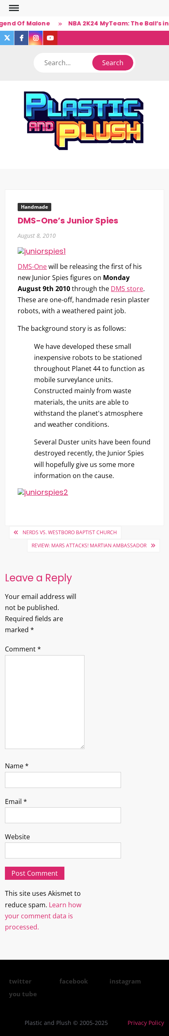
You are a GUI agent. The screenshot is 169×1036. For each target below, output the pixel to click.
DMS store (127, 288)
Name (17, 765)
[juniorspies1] (42, 251)
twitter (20, 981)
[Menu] (13, 8)
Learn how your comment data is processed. (43, 915)
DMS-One (32, 266)
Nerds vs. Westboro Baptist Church (70, 532)
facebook (73, 981)
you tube (23, 994)
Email (16, 801)
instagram (125, 981)
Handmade (34, 206)
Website (17, 836)
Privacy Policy (146, 1023)
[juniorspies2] (43, 492)
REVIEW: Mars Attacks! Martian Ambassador (89, 545)
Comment (23, 648)
